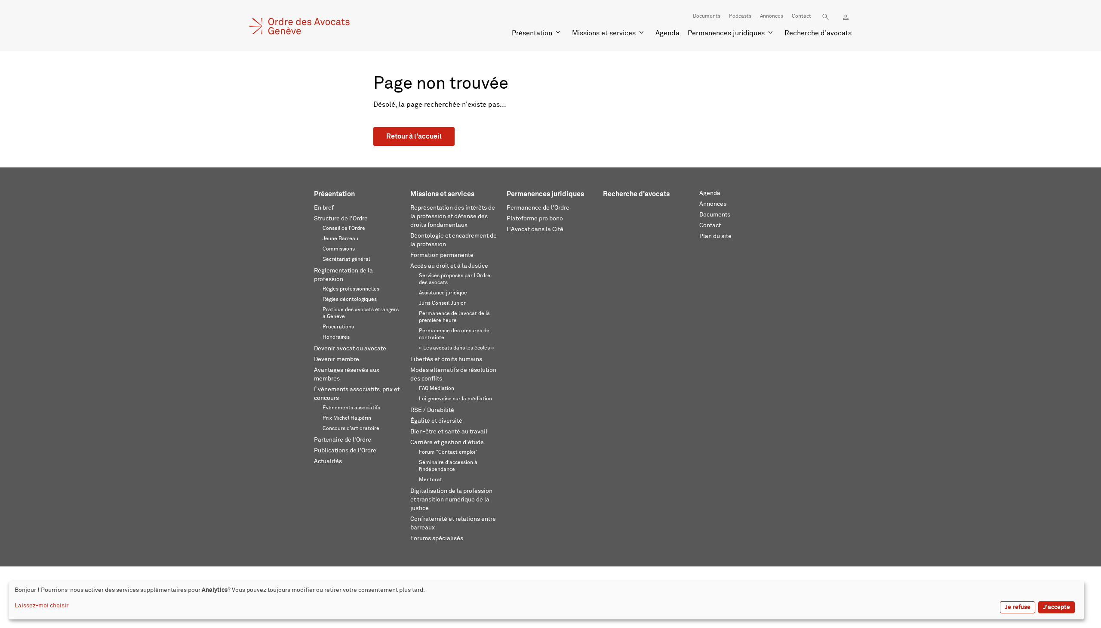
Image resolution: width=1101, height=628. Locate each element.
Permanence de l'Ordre (538, 208)
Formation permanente (442, 255)
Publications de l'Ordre (345, 451)
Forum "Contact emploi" (448, 452)
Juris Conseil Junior (442, 303)
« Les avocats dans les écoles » (456, 348)
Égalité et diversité (436, 421)
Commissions (339, 249)
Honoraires (336, 337)
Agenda (667, 33)
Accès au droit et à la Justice (449, 266)
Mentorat (430, 480)
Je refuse (1017, 607)
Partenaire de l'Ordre (342, 440)
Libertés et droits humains (446, 359)
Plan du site (715, 236)
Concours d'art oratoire (351, 428)
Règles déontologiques (350, 299)
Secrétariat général (346, 259)
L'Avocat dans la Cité (535, 229)
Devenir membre (336, 359)
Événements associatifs (351, 408)
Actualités (328, 461)
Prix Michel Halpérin (347, 418)
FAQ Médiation (436, 388)
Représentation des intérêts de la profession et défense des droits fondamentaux (452, 216)
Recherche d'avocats (818, 33)
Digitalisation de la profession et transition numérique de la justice (451, 499)
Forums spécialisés (436, 538)
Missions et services (604, 33)
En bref (324, 208)
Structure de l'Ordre (341, 219)
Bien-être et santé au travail (448, 432)
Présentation (532, 33)
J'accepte (1056, 607)
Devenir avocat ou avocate (350, 349)
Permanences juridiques (726, 33)
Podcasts (740, 16)
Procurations (338, 327)
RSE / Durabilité (432, 410)
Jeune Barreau (340, 238)
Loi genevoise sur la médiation (455, 399)
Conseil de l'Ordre (344, 228)
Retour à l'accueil (414, 136)
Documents (706, 16)
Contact (801, 16)
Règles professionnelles (351, 289)
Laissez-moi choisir (41, 606)
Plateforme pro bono (535, 219)
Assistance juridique (443, 293)
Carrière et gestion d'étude (447, 442)
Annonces (771, 16)
